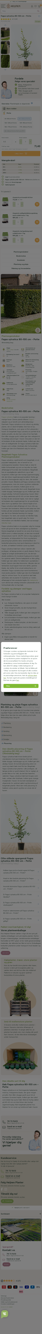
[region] (21, 667)
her (17, 680)
